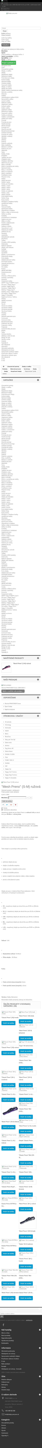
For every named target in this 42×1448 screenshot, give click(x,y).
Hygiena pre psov (6, 219)
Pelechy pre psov (6, 148)
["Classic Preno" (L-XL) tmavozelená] (27, 1089)
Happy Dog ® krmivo (11, 775)
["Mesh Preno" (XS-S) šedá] (27, 1220)
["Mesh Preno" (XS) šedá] (27, 1012)
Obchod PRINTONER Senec (13, 703)
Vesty (3, 152)
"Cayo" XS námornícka (26, 1045)
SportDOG (4, 253)
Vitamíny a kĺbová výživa (8, 276)
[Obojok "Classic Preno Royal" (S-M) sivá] (27, 1136)
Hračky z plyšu (5, 189)
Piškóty (3, 298)
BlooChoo (8, 736)
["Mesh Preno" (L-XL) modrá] (27, 1121)
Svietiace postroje (6, 132)
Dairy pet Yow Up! (10, 739)
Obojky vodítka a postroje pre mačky (11, 90)
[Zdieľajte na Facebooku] (3, 804)
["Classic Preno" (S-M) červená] (27, 1182)
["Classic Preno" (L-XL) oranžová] (10, 1089)
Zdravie (3, 302)
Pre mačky (4, 267)
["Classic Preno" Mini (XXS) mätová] (27, 1055)
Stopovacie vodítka (6, 104)
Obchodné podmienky (7, 348)
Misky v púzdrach (6, 173)
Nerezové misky (6, 168)
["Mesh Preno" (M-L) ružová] (27, 1199)
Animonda (8, 728)
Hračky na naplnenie (7, 191)
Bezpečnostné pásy (7, 321)
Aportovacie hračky (6, 208)
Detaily (5, 808)
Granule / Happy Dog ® (8, 286)
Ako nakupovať (5, 344)
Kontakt (5, 3)
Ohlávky (3, 140)
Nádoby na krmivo (6, 300)
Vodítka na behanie (6, 115)
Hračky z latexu (5, 187)
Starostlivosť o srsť (6, 228)
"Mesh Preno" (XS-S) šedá (27, 1231)
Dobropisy (4, 1384)
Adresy (3, 1387)
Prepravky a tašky (6, 325)
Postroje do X (5, 127)
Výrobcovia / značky (13, 716)
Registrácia (5, 8)
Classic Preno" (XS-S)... (26, 1292)
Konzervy (4, 279)
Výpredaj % (4, 343)
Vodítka (3, 95)
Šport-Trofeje (8, 706)
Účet (3, 1376)
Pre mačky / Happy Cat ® (8, 293)
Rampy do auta (5, 337)
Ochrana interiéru (6, 334)
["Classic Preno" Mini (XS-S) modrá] (10, 1271)
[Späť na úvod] (3, 366)
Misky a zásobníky (6, 170)
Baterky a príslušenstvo (8, 254)
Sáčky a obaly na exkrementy (9, 212)
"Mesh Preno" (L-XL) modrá (27, 1126)
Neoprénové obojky (6, 74)
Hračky (3, 178)
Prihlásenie (6, 10)
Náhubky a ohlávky (6, 136)
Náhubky (3, 138)
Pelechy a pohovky (6, 143)
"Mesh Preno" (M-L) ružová (27, 1203)
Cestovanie (4, 318)
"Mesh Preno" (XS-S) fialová (10, 1121)
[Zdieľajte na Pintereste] (15, 804)
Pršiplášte (4, 155)
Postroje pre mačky (7, 134)
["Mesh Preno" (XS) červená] (10, 1288)
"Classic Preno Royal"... (8, 1186)
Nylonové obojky (6, 81)
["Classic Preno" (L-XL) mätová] (10, 1136)
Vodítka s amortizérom (7, 117)
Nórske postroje (5, 125)
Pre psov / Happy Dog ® (8, 284)
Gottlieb (7, 763)
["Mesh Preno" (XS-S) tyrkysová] (27, 1026)
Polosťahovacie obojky (7, 78)
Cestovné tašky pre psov (8, 328)
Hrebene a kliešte (6, 226)
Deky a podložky (6, 145)
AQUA (7, 731)
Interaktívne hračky (6, 203)
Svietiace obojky (6, 83)
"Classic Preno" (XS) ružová (10, 1047)
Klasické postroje (6, 129)
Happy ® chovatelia (7, 295)
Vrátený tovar (5, 1382)
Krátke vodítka (5, 108)
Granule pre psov (6, 272)
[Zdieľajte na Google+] (11, 804)
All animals (8, 722)
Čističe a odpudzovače (7, 223)
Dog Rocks (4, 238)
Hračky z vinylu (5, 185)
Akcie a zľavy (5, 1333)
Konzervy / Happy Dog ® (8, 288)
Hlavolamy (4, 205)
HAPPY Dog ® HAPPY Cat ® (9, 283)
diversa (7, 745)
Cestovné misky (6, 320)
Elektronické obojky (7, 256)
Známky (3, 341)
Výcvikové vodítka (6, 307)
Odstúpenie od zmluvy (7, 350)
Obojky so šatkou (6, 87)
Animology (8, 725)
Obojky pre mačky (6, 88)
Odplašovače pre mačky (8, 260)
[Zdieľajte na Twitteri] (7, 804)
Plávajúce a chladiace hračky (9, 201)
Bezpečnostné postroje (7, 131)
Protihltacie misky (6, 175)
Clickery (3, 314)
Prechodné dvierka (6, 261)
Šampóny (4, 233)
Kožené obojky (5, 79)
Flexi (6, 757)
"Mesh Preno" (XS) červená (9, 1292)
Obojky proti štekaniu (7, 247)
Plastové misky (5, 177)
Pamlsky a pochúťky (7, 277)
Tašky (3, 332)
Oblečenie (4, 150)
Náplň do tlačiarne (10, 709)
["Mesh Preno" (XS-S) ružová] (27, 1072)
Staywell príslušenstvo (7, 263)
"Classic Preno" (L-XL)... (8, 1094)
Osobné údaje (5, 1389)
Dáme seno (8, 742)
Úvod (2, 67)
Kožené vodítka (5, 106)
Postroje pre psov (6, 122)
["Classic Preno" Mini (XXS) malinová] (27, 1271)
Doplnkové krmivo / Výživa (9, 297)
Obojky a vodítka (6, 71)
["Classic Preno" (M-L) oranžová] (10, 1072)
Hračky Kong (5, 198)
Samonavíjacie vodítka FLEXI (9, 97)
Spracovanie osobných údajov (9, 351)
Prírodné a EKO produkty (8, 242)
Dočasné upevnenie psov (8, 316)
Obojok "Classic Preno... (26, 1140)
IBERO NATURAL (6, 270)
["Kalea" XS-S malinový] (27, 1240)
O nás (3, 359)
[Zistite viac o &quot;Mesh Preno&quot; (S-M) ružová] (6, 668)
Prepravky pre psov (7, 323)
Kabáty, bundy (5, 154)
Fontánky (4, 215)
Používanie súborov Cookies (9, 353)
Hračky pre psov (6, 180)
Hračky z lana (5, 192)
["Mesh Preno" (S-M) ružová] (10, 782)
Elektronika (4, 244)
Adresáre (4, 94)
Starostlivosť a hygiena (8, 210)
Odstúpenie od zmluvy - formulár (11, 1369)
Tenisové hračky (6, 207)
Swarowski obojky (6, 85)
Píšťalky (3, 313)
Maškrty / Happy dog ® (8, 290)
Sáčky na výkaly (6, 214)
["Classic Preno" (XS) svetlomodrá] (27, 1167)
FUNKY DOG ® (9, 760)
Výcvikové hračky (6, 311)
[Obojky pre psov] (21, 19)
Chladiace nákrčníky (7, 161)
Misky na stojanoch (7, 171)
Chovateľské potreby (7, 69)
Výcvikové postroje (6, 309)
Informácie (4, 346)
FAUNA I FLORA (10, 754)
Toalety (3, 240)
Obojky (3, 72)
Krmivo (3, 268)
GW (6, 766)
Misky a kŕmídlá (6, 164)
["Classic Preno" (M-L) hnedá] (27, 1254)
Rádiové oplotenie (6, 245)
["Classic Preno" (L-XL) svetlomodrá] (10, 1167)
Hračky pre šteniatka (7, 184)
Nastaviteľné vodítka (7, 99)
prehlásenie (29, 1320)
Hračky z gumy (5, 182)
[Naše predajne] (21, 685)
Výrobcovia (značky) (7, 1340)
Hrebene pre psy (6, 231)
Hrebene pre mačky (7, 230)
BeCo (6, 733)
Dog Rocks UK (9, 748)
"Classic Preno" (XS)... (26, 1172)
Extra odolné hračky (7, 196)
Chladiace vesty (6, 159)
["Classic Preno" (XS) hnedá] (10, 1013)
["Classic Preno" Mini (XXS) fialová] (27, 1104)
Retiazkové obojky (6, 76)
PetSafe (3, 249)
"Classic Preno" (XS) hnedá (9, 1017)
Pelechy (3, 141)
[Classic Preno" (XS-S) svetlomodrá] (27, 1288)
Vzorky (3, 274)
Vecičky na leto (5, 339)
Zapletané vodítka (6, 109)
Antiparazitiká (5, 224)
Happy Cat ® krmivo (11, 772)
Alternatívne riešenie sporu (9, 355)
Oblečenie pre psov (6, 162)
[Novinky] (21, 1)
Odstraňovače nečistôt (7, 237)
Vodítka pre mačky (6, 118)
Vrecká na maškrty (6, 306)
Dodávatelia (4, 1343)
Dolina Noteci (9, 751)
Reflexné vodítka (6, 102)
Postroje (3, 120)
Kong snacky (5, 200)
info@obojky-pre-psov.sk (12, 1414)
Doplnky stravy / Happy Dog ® (10, 291)
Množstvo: (4, 797)
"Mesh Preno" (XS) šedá (26, 1016)
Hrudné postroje (5, 124)
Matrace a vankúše (6, 147)
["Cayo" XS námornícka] (27, 1042)
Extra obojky (5, 258)
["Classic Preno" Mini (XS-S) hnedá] (27, 1150)
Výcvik (3, 304)
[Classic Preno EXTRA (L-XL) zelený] (10, 1241)
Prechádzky (4, 265)
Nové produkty (5, 1335)
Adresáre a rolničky (6, 92)
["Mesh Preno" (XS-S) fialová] (10, 1110)
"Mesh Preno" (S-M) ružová (22, 663)
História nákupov (6, 1379)
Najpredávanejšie (6, 1338)
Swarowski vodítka (6, 113)
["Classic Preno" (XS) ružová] (10, 1042)
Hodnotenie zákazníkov (10, 810)
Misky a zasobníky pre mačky (10, 166)
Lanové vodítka (5, 101)
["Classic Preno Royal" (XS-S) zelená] (10, 1182)
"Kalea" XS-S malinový (26, 1244)
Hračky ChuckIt (5, 194)
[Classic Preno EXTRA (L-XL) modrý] (10, 1199)
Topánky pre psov (6, 157)
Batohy (3, 330)
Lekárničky (4, 235)
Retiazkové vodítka (6, 111)
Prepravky (4, 327)
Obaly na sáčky (5, 221)
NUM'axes (4, 251)
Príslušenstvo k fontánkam (9, 217)
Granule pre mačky (6, 281)
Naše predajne (10, 679)
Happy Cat (8, 769)
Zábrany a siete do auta (8, 336)
